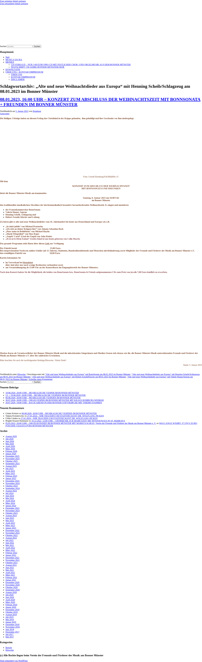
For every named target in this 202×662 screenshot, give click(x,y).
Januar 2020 (10, 607)
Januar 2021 (10, 580)
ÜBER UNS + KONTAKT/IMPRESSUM (24, 72)
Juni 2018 (9, 629)
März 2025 (10, 473)
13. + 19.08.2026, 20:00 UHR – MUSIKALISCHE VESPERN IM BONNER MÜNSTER (45, 395)
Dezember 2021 (12, 558)
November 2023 (12, 510)
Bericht (8, 647)
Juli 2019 (9, 617)
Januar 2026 (10, 454)
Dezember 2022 (12, 530)
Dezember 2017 (12, 632)
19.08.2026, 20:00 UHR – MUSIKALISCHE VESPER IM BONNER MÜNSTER (42, 393)
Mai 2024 (9, 498)
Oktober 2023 (11, 513)
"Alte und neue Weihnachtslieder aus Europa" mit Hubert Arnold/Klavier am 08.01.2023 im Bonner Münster (78, 377)
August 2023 (11, 515)
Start (7, 57)
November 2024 (12, 483)
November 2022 (12, 533)
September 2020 (12, 590)
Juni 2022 (9, 543)
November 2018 (12, 627)
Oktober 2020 (11, 587)
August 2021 (11, 565)
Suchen (3, 46)
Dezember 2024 (12, 481)
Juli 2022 (9, 540)
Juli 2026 (9, 439)
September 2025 (12, 463)
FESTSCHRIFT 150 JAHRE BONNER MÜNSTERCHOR (37, 67)
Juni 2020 (9, 597)
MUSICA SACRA (13, 59)
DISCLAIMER (18, 79)
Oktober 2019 (11, 612)
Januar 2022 (10, 555)
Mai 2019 (9, 619)
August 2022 (11, 538)
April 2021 (10, 572)
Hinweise (21, 374)
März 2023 (10, 525)
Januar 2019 (10, 622)
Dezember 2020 (12, 582)
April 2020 (10, 600)
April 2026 (10, 446)
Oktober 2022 (11, 535)
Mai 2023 (9, 520)
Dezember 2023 (12, 508)
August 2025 (11, 466)
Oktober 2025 (11, 461)
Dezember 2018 (12, 624)
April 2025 (10, 471)
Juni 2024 (9, 496)
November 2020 (12, 585)
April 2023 (10, 523)
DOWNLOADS (12, 69)
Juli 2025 (9, 468)
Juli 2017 (9, 634)
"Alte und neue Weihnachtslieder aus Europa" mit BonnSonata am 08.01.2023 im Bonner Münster (87, 374)
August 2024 (11, 491)
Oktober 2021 (11, 562)
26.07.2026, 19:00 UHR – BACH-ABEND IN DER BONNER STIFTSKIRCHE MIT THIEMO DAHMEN (53, 402)
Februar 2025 (11, 476)
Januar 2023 (10, 528)
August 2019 (11, 614)
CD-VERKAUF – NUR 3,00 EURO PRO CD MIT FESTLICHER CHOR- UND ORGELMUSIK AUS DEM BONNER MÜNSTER (71, 64)
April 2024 (10, 501)
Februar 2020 (11, 605)
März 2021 (10, 575)
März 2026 (10, 449)
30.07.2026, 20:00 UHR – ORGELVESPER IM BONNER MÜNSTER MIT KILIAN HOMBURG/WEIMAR (54, 400)
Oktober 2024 (11, 486)
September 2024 (12, 488)
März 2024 (10, 503)
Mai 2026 (9, 444)
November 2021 (12, 560)
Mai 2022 (9, 545)
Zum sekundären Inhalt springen (14, 3)
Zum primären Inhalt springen (13, 1)
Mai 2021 (9, 570)
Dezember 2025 (12, 456)
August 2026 (11, 436)
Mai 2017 (9, 637)
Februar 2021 (11, 577)
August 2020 (11, 592)
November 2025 (12, 458)
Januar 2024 (10, 506)
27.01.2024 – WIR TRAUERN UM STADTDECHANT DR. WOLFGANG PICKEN (65, 416)
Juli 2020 (9, 595)
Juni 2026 (9, 441)
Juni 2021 (9, 567)
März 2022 (10, 550)
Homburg (37, 111)
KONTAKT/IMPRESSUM (23, 77)
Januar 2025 (10, 478)
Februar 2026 (11, 451)
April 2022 (10, 548)
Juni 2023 (9, 518)
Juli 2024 (9, 493)
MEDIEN (9, 62)
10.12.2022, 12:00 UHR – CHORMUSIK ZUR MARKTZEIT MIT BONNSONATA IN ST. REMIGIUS (78, 421)
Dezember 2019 (12, 609)
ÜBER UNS (16, 74)
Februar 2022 (11, 553)
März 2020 (10, 602)
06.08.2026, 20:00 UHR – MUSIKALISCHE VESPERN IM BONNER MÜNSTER (43, 398)
